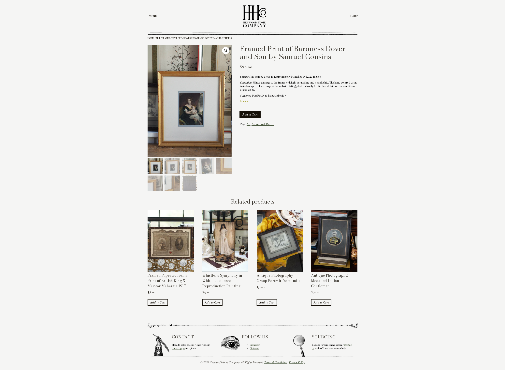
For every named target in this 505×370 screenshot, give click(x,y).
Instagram (255, 344)
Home (151, 38)
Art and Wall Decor (263, 124)
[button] (225, 50)
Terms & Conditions (275, 362)
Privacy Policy (297, 362)
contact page (178, 348)
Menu (153, 16)
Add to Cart (250, 114)
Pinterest (254, 348)
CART (354, 16)
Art (158, 38)
